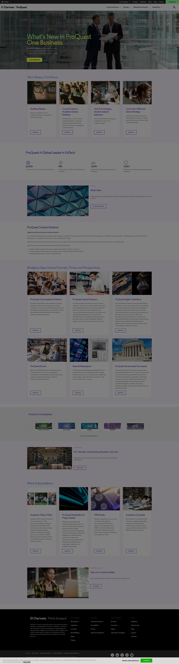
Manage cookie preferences (130, 660)
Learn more (26, 662)
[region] (89, 660)
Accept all (146, 660)
